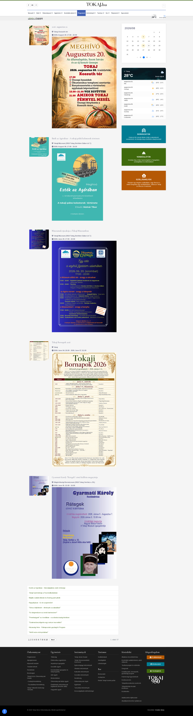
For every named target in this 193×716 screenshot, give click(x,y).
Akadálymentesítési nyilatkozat (131, 701)
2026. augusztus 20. (60, 27)
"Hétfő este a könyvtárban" (38, 632)
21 (149, 45)
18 (132, 45)
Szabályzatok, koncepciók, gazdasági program (130, 672)
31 (127, 54)
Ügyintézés (57, 13)
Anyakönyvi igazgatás (58, 663)
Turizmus (100, 13)
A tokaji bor (101, 677)
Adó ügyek (54, 675)
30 (159, 50)
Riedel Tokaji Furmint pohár (106, 680)
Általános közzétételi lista (130, 657)
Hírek (37, 13)
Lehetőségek (102, 663)
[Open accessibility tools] (4, 711)
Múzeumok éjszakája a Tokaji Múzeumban (70, 231)
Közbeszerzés (126, 680)
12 (138, 41)
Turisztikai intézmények (81, 688)
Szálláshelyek (102, 657)
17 (127, 45)
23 (159, 45)
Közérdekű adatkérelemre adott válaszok (132, 661)
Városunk (30, 13)
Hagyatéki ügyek (56, 689)
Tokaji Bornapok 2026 (61, 342)
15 (154, 41)
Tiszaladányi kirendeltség (36, 684)
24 (127, 50)
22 (154, 45)
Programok (81, 13)
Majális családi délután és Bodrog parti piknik (44, 598)
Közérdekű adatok (69, 13)
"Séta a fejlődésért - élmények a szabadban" (45, 608)
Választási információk (34, 19)
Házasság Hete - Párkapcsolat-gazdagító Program (47, 627)
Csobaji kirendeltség (34, 681)
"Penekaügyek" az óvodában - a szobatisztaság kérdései (49, 617)
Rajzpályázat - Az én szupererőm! (41, 603)
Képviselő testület (32, 663)
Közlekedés (125, 691)
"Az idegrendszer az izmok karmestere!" (43, 612)
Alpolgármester (32, 660)
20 (143, 45)
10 (47, 640)
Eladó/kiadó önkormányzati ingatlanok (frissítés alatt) (59, 685)
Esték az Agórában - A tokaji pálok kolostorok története (76, 138)
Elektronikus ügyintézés (58, 660)
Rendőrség (78, 678)
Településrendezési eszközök (131, 683)
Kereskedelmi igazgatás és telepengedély (59, 671)
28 (149, 50)
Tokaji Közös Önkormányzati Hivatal (36, 677)
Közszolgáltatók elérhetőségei (84, 691)
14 (149, 41)
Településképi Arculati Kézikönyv (129, 687)
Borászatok (101, 674)
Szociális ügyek (56, 666)
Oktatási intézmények (81, 668)
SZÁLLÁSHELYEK (144, 180)
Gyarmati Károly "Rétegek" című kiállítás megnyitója (75, 477)
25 (132, 50)
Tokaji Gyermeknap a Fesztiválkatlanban (43, 593)
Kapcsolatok (124, 13)
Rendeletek (30, 670)
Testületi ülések (32, 666)
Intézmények (90, 13)
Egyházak (77, 684)
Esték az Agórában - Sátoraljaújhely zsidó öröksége (47, 588)
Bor (107, 13)
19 (138, 45)
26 (138, 50)
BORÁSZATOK (143, 134)
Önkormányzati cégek (81, 681)
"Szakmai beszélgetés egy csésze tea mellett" (45, 622)
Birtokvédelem (55, 678)
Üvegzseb (125, 668)
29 (154, 50)
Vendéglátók (102, 660)
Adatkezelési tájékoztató (129, 697)
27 (143, 50)
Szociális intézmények (81, 675)
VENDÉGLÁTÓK (144, 157)
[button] (137, 57)
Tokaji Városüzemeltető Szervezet (81, 661)
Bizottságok (31, 673)
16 (159, 41)
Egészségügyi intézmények (83, 665)
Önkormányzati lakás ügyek (59, 681)
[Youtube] (32, 5)
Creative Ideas (159, 710)
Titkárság (54, 657)
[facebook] (28, 5)
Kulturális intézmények (81, 672)
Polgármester (31, 657)
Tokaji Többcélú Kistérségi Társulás (35, 688)
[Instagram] (36, 5)
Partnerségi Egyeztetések (130, 677)
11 (132, 41)
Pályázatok (114, 13)
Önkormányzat (47, 13)
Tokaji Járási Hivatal (80, 657)
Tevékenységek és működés (131, 665)
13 (143, 41)
